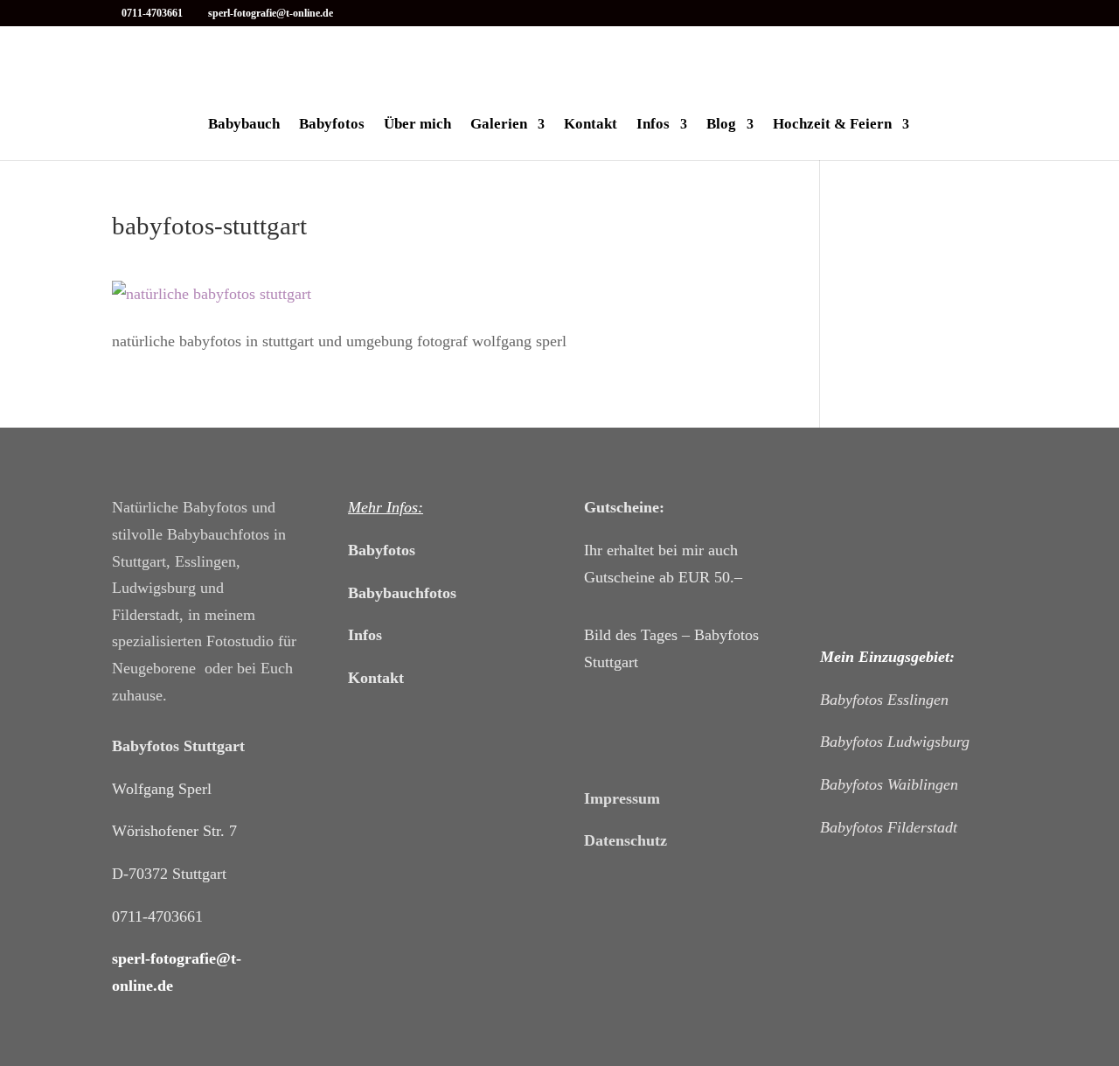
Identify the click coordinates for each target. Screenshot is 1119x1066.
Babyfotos (332, 125)
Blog (721, 125)
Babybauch (244, 125)
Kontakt (590, 125)
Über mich (417, 125)
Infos (653, 125)
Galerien (498, 125)
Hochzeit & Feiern (832, 125)
